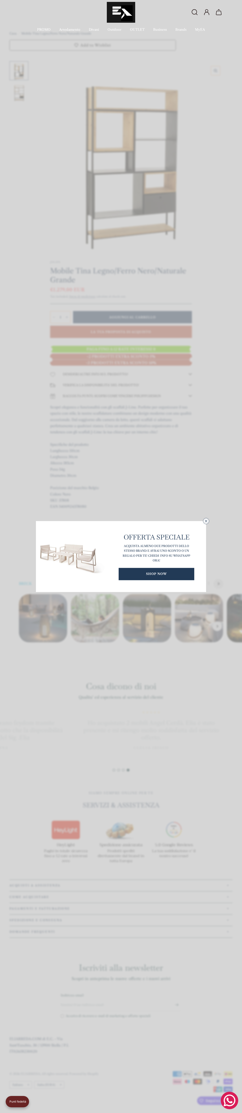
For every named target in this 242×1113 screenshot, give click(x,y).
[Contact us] (229, 1100)
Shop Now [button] (156, 574)
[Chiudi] (206, 521)
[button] (17, 1101)
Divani (94, 29)
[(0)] (219, 12)
